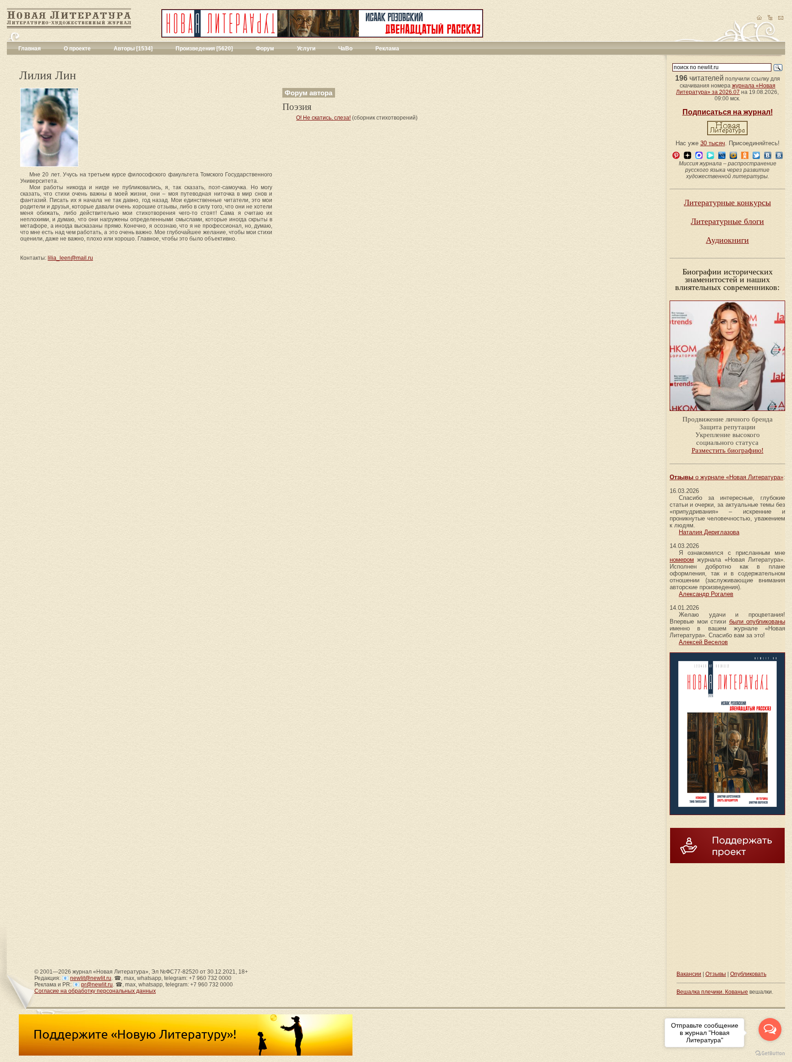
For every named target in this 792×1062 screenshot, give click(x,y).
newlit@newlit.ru (90, 978)
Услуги (306, 48)
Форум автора (308, 93)
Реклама (387, 48)
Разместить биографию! (728, 450)
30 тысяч (712, 143)
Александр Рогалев (706, 594)
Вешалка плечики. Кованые (712, 992)
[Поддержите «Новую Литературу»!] (185, 1054)
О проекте (77, 48)
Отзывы (715, 974)
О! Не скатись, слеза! (323, 118)
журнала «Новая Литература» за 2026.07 (726, 88)
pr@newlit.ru (97, 984)
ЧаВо (345, 48)
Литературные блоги (727, 221)
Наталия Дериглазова (709, 532)
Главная (29, 48)
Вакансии (688, 974)
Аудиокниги (727, 240)
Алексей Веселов (703, 642)
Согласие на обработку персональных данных (95, 991)
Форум (265, 48)
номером (682, 559)
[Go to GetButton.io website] (770, 1053)
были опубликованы (757, 621)
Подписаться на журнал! (727, 112)
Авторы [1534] (133, 48)
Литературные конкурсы (727, 202)
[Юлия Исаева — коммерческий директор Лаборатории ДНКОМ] (727, 414)
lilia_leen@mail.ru (70, 258)
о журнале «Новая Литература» (726, 477)
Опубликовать (748, 974)
